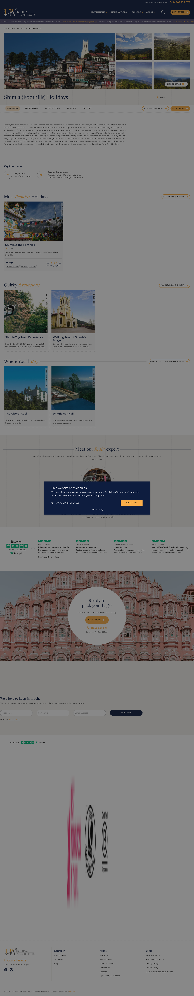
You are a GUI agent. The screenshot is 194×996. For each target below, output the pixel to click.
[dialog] (97, 498)
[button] (65, 502)
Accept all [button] (132, 503)
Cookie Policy (97, 509)
